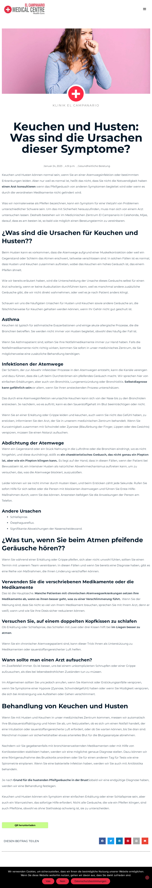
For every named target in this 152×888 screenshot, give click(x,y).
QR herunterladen (25, 825)
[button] (102, 841)
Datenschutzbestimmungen (90, 881)
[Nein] (147, 878)
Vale (48, 881)
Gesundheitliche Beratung (94, 165)
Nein (62, 881)
